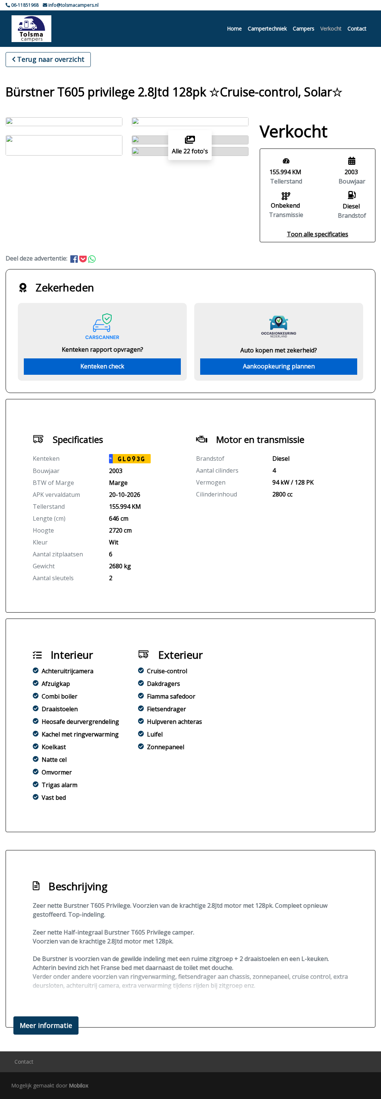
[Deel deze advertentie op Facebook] (74, 258)
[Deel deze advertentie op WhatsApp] (92, 258)
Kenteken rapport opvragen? (102, 349)
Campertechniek (267, 28)
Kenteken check (102, 366)
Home (234, 28)
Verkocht (331, 28)
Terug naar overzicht (50, 59)
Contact (357, 28)
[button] (317, 234)
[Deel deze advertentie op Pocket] (83, 258)
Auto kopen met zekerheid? (278, 350)
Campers (303, 28)
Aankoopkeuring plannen (279, 366)
